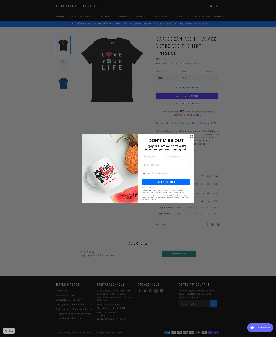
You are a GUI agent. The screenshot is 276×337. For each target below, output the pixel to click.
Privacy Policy (184, 197)
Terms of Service (150, 199)
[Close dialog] (191, 136)
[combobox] (146, 173)
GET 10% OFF (166, 182)
